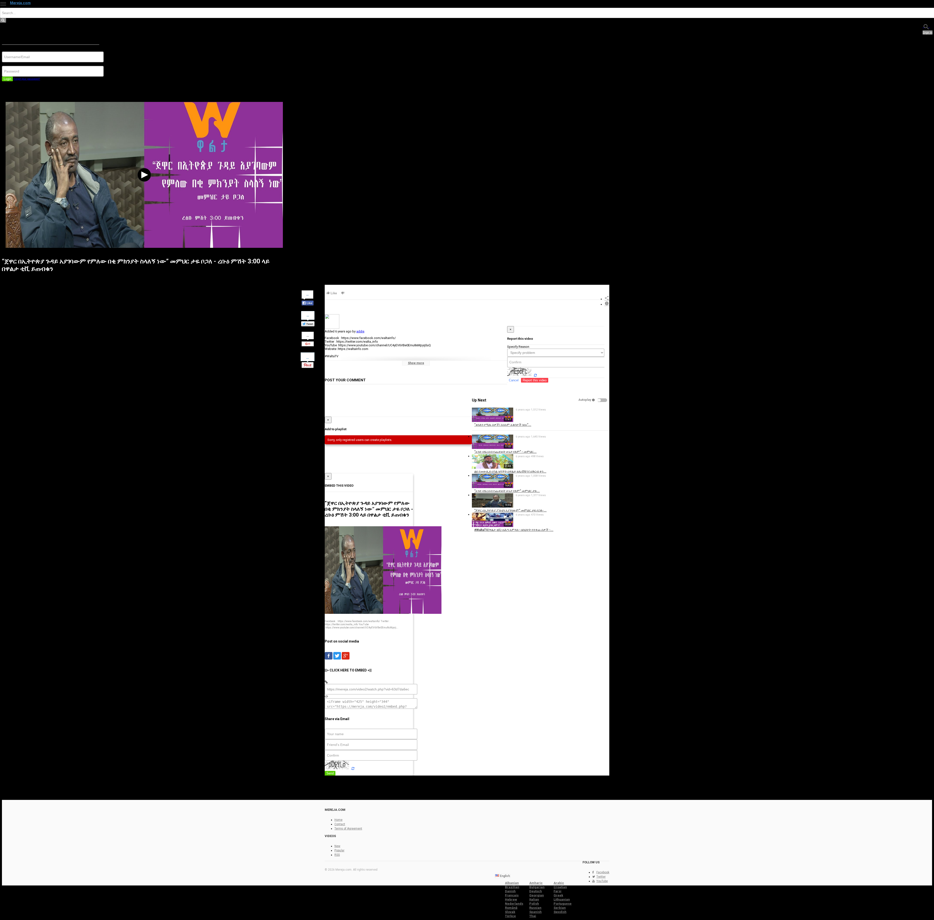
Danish (510, 891)
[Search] (926, 26)
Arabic (559, 883)
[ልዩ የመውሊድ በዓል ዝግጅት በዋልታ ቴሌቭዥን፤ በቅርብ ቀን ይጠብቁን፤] (492, 467)
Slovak (510, 912)
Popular (339, 850)
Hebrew (511, 899)
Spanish (535, 912)
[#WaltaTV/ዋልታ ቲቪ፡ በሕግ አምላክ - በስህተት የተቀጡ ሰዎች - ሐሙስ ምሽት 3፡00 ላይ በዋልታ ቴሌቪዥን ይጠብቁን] (492, 526)
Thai (532, 916)
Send (330, 773)
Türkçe (510, 916)
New (337, 846)
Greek (558, 895)
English (504, 876)
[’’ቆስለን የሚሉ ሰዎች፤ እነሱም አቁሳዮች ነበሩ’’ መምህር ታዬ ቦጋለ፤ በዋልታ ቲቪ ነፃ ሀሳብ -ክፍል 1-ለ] (492, 421)
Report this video (535, 380)
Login (7, 79)
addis (360, 331)
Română (511, 908)
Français (512, 895)
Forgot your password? (27, 78)
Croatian (560, 887)
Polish (534, 903)
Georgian (536, 895)
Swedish (560, 912)
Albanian (512, 883)
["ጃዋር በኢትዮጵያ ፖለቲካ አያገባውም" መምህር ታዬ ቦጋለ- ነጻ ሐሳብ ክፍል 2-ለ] (492, 506)
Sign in (927, 32)
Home (338, 820)
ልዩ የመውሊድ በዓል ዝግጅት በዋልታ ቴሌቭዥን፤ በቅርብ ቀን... (510, 471)
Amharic (536, 883)
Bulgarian (537, 887)
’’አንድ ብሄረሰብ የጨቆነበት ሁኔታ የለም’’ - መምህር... (505, 452)
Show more (416, 363)
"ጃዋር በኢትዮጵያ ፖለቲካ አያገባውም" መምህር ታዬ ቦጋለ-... (510, 510)
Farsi (557, 891)
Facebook (602, 872)
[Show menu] (3, 4)
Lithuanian (562, 899)
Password (9, 64)
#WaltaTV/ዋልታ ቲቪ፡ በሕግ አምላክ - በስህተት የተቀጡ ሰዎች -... (513, 530)
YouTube (602, 881)
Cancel (514, 380)
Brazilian (512, 887)
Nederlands (514, 903)
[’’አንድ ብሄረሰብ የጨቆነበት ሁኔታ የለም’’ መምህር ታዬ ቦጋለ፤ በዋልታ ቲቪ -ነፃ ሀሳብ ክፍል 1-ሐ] (492, 487)
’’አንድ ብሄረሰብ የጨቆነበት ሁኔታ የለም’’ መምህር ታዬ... (507, 491)
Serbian (560, 908)
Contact (339, 824)
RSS (337, 855)
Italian (534, 899)
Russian (535, 908)
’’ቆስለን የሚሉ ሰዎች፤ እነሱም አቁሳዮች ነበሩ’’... (502, 425)
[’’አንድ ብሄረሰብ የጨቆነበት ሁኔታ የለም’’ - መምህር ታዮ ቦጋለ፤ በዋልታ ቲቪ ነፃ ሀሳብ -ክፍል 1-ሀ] (492, 448)
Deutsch (535, 891)
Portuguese (563, 903)
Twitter (601, 876)
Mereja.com (20, 3)
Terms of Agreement (348, 828)
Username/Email (13, 50)
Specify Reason (518, 346)
